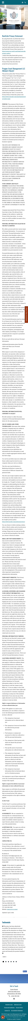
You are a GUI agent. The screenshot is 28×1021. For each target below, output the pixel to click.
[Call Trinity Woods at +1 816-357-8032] (25, 2)
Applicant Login (18, 1004)
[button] (23, 2)
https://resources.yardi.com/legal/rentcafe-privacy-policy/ (14, 52)
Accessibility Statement (17, 1010)
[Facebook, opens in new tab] (14, 998)
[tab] (3, 961)
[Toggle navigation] (3, 2)
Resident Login (9, 1004)
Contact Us (7, 1010)
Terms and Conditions (9, 1007)
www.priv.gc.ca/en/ (12, 909)
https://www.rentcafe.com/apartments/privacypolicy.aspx (14, 98)
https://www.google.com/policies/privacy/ (13, 521)
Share (25, 971)
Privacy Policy (19, 1007)
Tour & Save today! (14, 1019)
